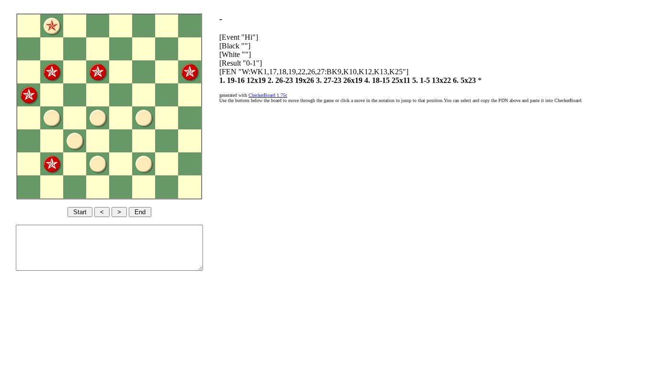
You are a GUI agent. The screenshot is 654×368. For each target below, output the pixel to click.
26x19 (352, 80)
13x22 (441, 80)
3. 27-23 (328, 80)
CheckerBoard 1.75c (267, 95)
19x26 (304, 80)
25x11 (401, 80)
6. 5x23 (464, 80)
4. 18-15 (377, 80)
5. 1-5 (421, 80)
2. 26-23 (280, 80)
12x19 (256, 80)
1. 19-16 (232, 80)
